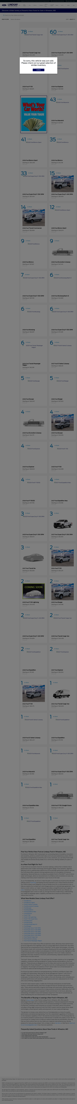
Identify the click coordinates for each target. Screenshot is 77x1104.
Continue (38, 69)
